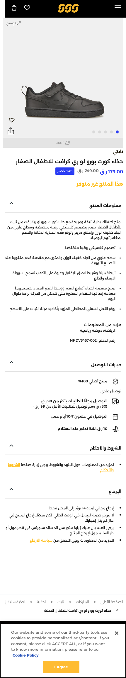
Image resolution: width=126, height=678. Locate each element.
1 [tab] (117, 132)
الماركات (82, 602)
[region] (63, 651)
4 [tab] (100, 132)
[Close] (116, 633)
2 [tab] (111, 132)
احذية (41, 602)
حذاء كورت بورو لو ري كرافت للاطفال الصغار (77, 610)
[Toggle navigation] (118, 8)
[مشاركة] (10, 131)
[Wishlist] (27, 8)
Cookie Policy (26, 655)
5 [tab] (94, 132)
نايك (60, 602)
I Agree (61, 667)
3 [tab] (105, 132)
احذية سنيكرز (15, 602)
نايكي (118, 151)
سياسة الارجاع (41, 540)
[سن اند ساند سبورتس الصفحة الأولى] (68, 8)
